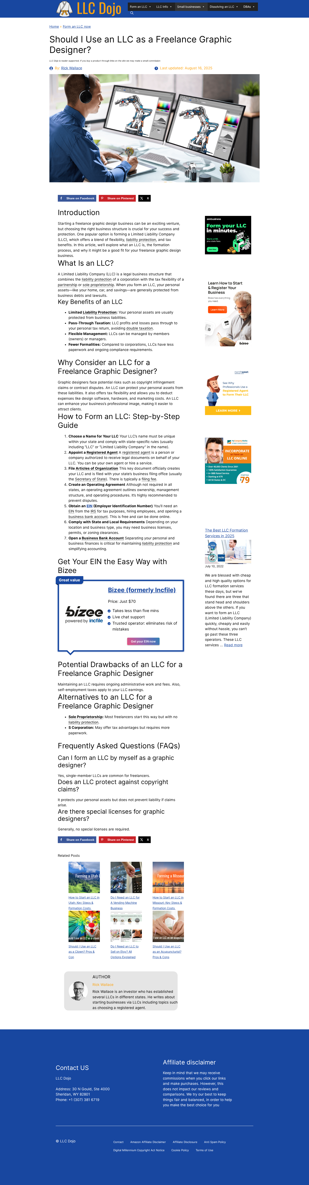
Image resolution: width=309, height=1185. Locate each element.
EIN (89, 506)
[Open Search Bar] (132, 13)
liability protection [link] (141, 240)
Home (54, 26)
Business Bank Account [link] (103, 538)
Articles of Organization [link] (97, 468)
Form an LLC (138, 6)
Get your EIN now (143, 641)
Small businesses (189, 6)
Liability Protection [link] (99, 312)
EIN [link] (71, 511)
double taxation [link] (139, 328)
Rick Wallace (71, 68)
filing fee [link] (149, 479)
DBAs (247, 6)
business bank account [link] (88, 517)
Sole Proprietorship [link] (86, 717)
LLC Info (162, 6)
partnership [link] (67, 285)
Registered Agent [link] (102, 452)
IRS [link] (93, 511)
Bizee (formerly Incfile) (142, 590)
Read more (233, 645)
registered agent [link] (136, 452)
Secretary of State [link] (90, 479)
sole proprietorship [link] (98, 285)
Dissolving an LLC (222, 6)
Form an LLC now (77, 26)
